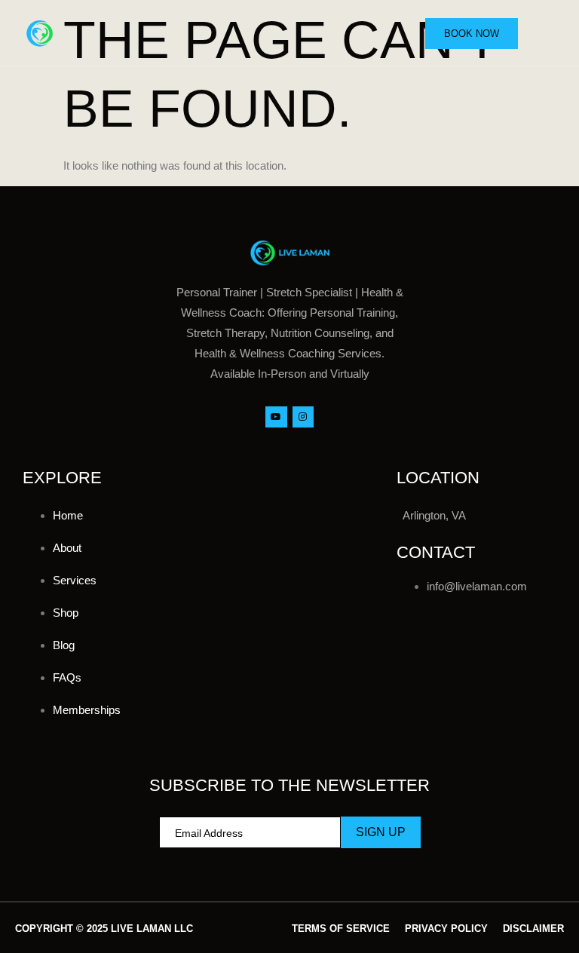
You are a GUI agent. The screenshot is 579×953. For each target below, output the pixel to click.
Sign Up (381, 832)
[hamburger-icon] (546, 34)
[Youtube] (276, 417)
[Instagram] (303, 417)
